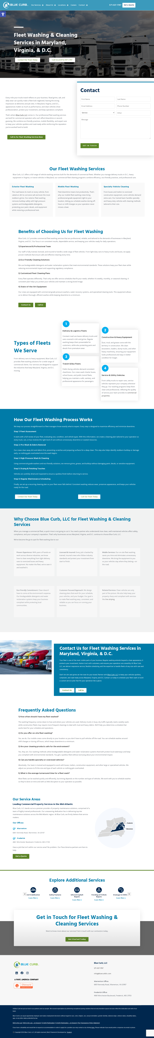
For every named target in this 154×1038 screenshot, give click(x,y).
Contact (82, 5)
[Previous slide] (25, 894)
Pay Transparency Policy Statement (89, 1023)
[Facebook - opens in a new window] (22, 973)
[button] (3, 14)
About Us (49, 5)
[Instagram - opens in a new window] (27, 973)
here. (93, 1027)
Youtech (69, 1032)
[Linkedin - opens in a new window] (16, 973)
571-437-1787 (115, 5)
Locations (62, 5)
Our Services (36, 5)
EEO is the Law (17, 1023)
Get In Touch (90, 145)
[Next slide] (129, 894)
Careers (73, 5)
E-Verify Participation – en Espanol (66, 1023)
